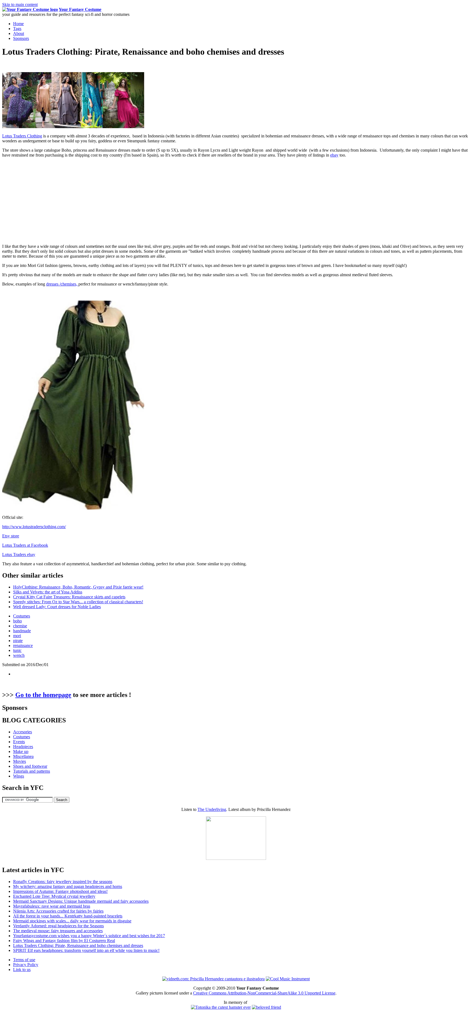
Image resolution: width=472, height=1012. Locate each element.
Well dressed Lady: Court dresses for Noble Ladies (57, 606)
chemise (20, 625)
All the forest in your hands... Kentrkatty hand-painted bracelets (67, 916)
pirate (18, 640)
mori (17, 635)
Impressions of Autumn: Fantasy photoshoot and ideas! (60, 891)
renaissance (23, 645)
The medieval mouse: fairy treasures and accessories (58, 930)
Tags (17, 28)
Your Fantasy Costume (80, 9)
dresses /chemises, (62, 284)
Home (18, 23)
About (18, 33)
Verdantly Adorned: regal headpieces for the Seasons (58, 925)
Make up (20, 751)
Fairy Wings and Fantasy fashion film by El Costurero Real (64, 940)
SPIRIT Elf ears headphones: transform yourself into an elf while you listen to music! (86, 950)
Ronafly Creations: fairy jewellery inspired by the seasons (62, 881)
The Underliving (211, 809)
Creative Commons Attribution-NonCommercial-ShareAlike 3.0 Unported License (264, 993)
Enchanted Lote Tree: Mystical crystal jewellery (54, 896)
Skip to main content (20, 4)
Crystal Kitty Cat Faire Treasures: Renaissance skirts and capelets (69, 597)
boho (17, 621)
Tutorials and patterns (31, 771)
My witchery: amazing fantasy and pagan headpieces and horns (67, 886)
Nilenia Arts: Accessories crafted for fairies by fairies (58, 911)
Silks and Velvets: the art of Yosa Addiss (47, 592)
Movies (19, 761)
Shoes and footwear (30, 766)
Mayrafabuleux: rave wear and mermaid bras (51, 906)
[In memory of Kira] (266, 1007)
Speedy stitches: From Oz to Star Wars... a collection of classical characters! (78, 601)
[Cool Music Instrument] (288, 978)
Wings (18, 776)
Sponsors (21, 38)
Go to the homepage (43, 694)
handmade (22, 630)
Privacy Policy (25, 964)
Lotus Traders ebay (18, 554)
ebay (334, 155)
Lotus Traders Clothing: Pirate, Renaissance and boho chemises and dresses (78, 945)
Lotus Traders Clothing (22, 136)
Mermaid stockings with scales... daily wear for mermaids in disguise (72, 921)
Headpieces (23, 746)
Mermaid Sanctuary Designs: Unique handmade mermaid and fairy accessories (81, 901)
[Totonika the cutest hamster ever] (221, 1007)
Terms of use (24, 959)
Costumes (21, 616)
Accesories (22, 731)
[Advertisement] (48, 200)
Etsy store (10, 536)
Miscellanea (23, 756)
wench (19, 655)
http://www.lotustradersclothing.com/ (34, 526)
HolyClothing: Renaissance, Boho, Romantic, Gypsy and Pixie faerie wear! (78, 587)
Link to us (22, 969)
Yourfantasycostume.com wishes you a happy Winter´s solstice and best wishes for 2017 (89, 935)
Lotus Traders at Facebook (25, 545)
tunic (17, 650)
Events (19, 741)
